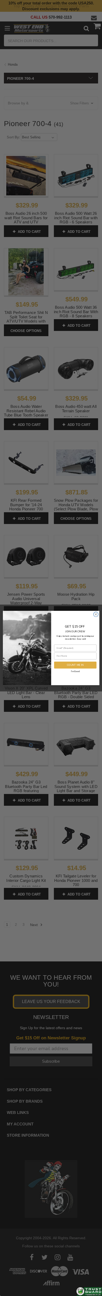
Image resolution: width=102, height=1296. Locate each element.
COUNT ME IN (75, 665)
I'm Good (75, 671)
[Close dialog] (95, 614)
